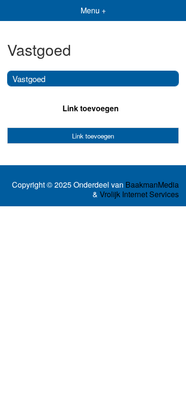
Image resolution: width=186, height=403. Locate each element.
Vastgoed (28, 79)
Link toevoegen (90, 108)
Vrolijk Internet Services (139, 194)
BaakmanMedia (152, 185)
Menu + (93, 10)
